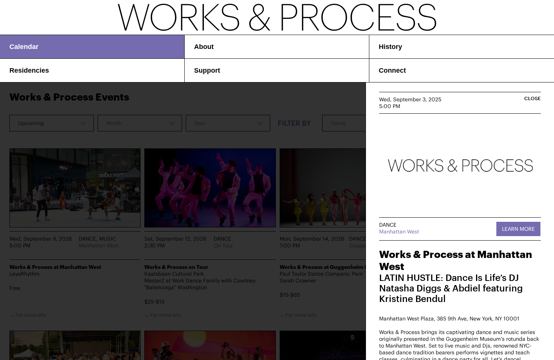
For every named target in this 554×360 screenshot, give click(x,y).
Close (532, 98)
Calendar (23, 46)
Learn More (518, 229)
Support (207, 70)
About (204, 46)
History (390, 46)
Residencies (29, 70)
